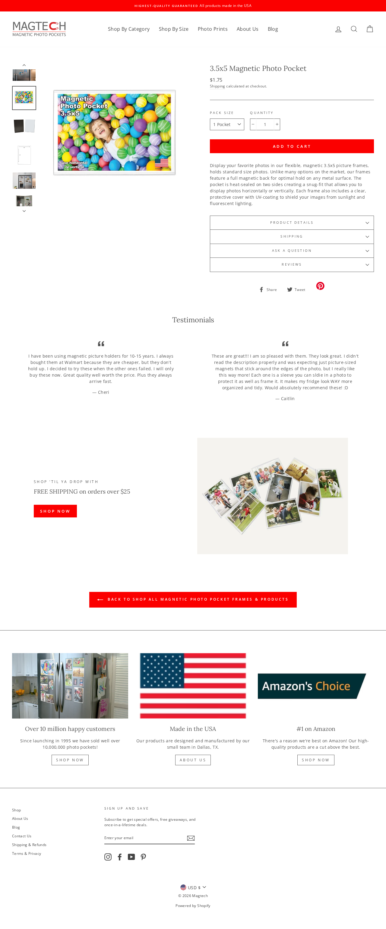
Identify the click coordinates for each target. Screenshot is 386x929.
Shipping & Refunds (29, 844)
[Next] (24, 209)
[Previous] (24, 66)
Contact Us (22, 835)
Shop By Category (129, 29)
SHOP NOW (55, 511)
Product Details (292, 222)
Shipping (217, 86)
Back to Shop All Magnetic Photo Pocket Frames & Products (197, 599)
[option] (193, 5)
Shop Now (70, 760)
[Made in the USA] (193, 686)
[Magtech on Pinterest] (143, 857)
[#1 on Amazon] (316, 686)
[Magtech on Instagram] (108, 857)
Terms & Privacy (26, 853)
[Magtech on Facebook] (119, 857)
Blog (273, 29)
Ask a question (292, 250)
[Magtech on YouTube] (131, 857)
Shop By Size (174, 29)
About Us (248, 29)
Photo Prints (213, 29)
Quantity (262, 113)
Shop (16, 809)
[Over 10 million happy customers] (70, 686)
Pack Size (222, 113)
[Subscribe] (191, 838)
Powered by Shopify (193, 905)
